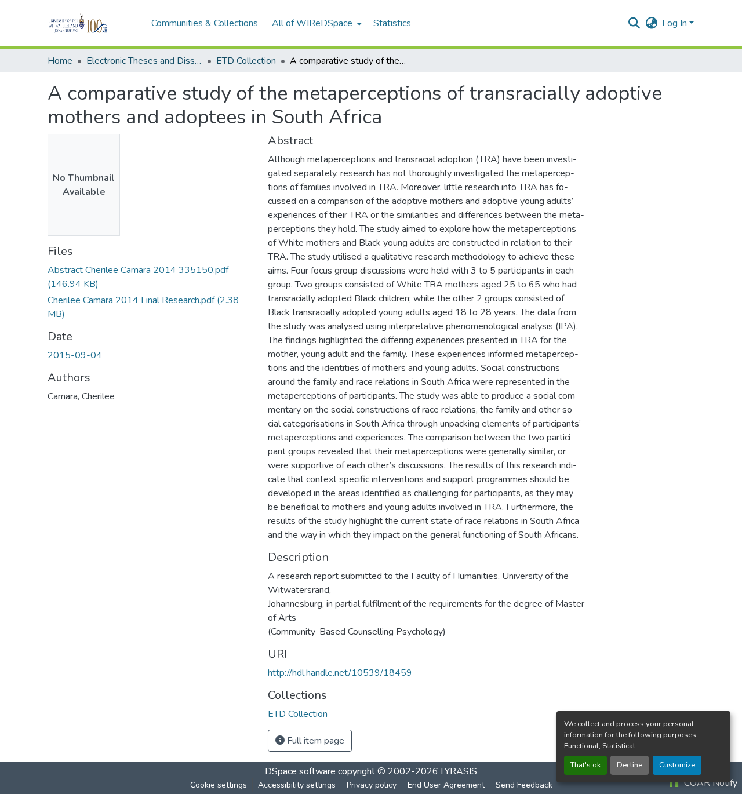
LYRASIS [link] (459, 771)
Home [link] (60, 60)
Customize (677, 765)
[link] (151, 277)
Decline (629, 765)
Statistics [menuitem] (392, 23)
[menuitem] (316, 23)
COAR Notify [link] (709, 783)
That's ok (585, 765)
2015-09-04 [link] (75, 355)
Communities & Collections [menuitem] (204, 23)
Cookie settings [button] (218, 785)
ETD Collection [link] (246, 60)
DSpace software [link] (300, 771)
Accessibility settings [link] (297, 785)
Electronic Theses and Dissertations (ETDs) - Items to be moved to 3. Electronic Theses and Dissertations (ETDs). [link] (144, 60)
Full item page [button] (314, 740)
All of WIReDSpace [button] (312, 23)
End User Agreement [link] (446, 785)
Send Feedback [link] (524, 785)
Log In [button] (675, 23)
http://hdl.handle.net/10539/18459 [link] (340, 672)
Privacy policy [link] (372, 785)
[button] (94, 23)
